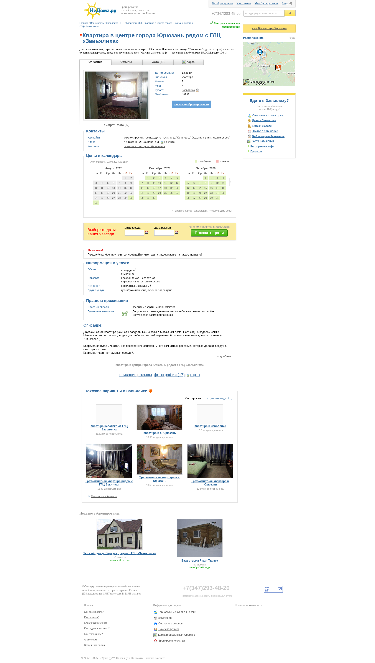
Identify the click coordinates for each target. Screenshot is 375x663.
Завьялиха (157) (115, 23)
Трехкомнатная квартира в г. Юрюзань (159, 479)
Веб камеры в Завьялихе (268, 136)
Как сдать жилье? (93, 633)
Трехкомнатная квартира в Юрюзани (210, 482)
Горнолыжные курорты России (177, 612)
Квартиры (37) (134, 23)
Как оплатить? (91, 617)
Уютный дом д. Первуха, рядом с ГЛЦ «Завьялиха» (119, 553)
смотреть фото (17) (116, 125)
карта (195, 375)
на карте (169, 141)
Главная (83, 23)
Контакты (137, 658)
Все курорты (97, 23)
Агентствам (90, 639)
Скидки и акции (261, 125)
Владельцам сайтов (94, 645)
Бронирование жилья (171, 640)
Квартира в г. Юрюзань (159, 433)
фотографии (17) (169, 375)
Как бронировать (222, 3)
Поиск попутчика (168, 629)
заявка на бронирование (191, 104)
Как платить (244, 3)
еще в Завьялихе (269, 28)
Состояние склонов (170, 623)
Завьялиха (188, 90)
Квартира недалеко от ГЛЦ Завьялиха (109, 427)
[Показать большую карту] (269, 84)
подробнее (224, 356)
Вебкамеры (165, 617)
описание (128, 375)
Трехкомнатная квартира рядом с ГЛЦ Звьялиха (109, 482)
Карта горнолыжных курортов (176, 634)
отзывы (145, 375)
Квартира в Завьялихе (210, 426)
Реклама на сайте (155, 658)
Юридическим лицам (95, 622)
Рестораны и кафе (262, 146)
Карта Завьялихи (263, 141)
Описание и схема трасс (268, 115)
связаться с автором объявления (144, 146)
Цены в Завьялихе (264, 120)
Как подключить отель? (97, 628)
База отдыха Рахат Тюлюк (199, 560)
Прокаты (256, 151)
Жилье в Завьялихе (265, 131)
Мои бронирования (266, 3)
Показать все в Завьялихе (104, 496)
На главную (123, 658)
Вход (285, 3)
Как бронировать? (94, 611)
